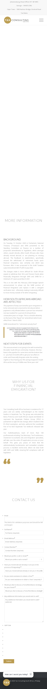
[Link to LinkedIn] (34, 686)
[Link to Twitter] (38, 686)
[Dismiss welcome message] (30, 674)
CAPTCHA (7, 625)
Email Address (9, 538)
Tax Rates (24, 13)
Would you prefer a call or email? (16, 556)
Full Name (8, 529)
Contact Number (10, 547)
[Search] (34, 20)
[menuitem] (24, 1)
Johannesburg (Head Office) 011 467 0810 (24, 2)
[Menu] (40, 20)
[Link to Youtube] (41, 686)
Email (6, 516)
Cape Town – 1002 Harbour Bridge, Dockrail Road (24, 9)
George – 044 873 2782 (24, 5)
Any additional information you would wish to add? (21, 596)
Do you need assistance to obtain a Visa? (18, 576)
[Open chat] (6, 682)
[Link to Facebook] (30, 686)
